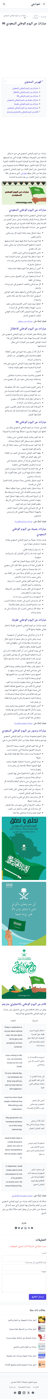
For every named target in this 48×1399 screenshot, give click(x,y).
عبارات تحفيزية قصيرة (23, 723)
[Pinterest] (15, 1393)
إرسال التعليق (38, 1297)
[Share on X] (29, 1228)
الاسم (44, 1253)
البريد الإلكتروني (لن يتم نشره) (35, 1263)
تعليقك (43, 1272)
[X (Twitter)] (28, 1393)
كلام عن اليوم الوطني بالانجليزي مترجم (22, 112)
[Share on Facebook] (32, 1228)
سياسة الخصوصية (24, 1387)
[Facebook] (33, 1393)
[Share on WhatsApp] (25, 1228)
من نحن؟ (12, 1387)
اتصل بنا (36, 1387)
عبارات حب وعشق (25, 321)
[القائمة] (44, 4)
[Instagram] (24, 1393)
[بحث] (4, 4)
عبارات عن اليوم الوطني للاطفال (25, 92)
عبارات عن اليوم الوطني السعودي (25, 88)
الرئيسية (43, 17)
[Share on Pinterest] (19, 1228)
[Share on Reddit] (16, 1228)
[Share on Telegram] (22, 1228)
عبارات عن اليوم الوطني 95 (27, 96)
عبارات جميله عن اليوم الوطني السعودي (22, 100)
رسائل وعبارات (35, 17)
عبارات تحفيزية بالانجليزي (22, 1196)
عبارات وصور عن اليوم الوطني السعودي (22, 108)
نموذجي (23, 173)
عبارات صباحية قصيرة (23, 521)
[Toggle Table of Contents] (6, 81)
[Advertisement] (24, 49)
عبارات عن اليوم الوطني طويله (26, 104)
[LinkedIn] (19, 1393)
